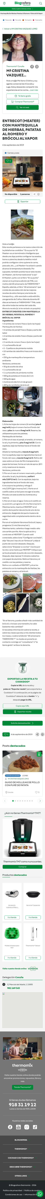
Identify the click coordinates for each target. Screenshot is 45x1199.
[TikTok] (35, 1127)
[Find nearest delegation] (4, 3)
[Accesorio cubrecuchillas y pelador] (12, 893)
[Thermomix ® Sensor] (33, 933)
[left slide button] (4, 800)
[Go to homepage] (22, 3)
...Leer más (33, 90)
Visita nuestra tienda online (21, 9)
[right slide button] (40, 800)
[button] (41, 3)
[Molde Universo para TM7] (12, 933)
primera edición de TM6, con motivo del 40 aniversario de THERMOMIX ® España (21, 284)
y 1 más (25, 775)
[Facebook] (10, 1127)
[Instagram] (26, 1127)
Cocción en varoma (13, 775)
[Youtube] (18, 1127)
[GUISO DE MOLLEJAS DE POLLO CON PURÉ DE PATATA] (22, 763)
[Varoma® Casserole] (33, 893)
